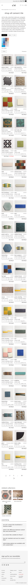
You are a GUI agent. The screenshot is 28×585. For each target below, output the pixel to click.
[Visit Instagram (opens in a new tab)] (2, 565)
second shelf (20, 574)
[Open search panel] (22, 5)
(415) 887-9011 (12, 580)
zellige (11, 578)
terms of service (10, 558)
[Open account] (24, 5)
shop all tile (6, 9)
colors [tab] (14, 35)
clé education (4, 578)
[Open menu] (2, 5)
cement (19, 572)
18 (21, 475)
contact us (3, 580)
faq (10, 572)
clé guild (3, 572)
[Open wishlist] (20, 5)
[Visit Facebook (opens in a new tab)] (6, 565)
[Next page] (14, 478)
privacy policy (4, 558)
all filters (4, 51)
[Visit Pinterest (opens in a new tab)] (4, 565)
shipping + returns (13, 570)
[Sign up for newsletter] (13, 562)
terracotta (20, 570)
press (3, 576)
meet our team (12, 576)
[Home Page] (14, 5)
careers (3, 574)
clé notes (3, 570)
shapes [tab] (10, 35)
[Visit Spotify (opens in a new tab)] (8, 565)
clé (18, 582)
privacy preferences (16, 558)
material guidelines (13, 574)
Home (3, 9)
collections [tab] (4, 35)
